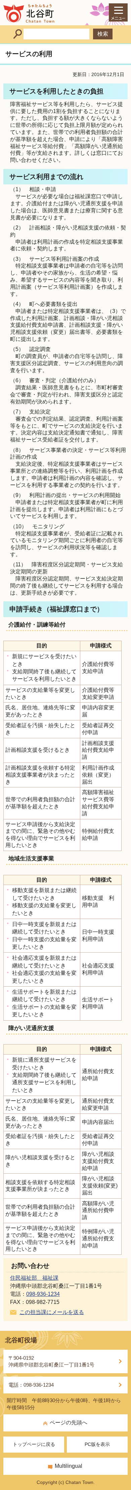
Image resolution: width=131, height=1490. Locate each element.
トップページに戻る (34, 1444)
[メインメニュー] (118, 12)
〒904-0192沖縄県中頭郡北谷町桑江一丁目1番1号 (51, 1361)
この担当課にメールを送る (51, 1312)
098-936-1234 (43, 1294)
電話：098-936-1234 (31, 1385)
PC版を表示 (97, 1444)
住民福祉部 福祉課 (34, 1278)
